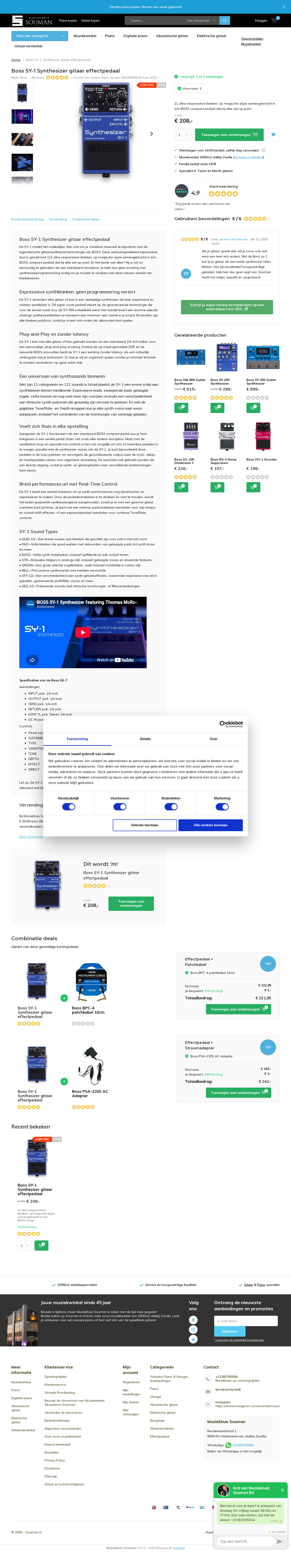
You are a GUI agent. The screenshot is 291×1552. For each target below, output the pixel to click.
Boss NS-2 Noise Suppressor (223, 461)
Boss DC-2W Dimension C (184, 461)
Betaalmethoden (57, 1420)
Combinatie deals (85, 219)
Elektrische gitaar (211, 35)
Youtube (193, 1339)
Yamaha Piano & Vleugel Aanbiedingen (169, 1379)
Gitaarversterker (29, 46)
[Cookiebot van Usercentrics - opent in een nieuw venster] (223, 724)
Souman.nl (33, 1532)
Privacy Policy (55, 1460)
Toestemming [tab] (77, 739)
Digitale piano (135, 35)
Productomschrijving (27, 219)
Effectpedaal (159, 1436)
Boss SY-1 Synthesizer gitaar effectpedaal (35, 1189)
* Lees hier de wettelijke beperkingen (239, 1340)
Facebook (193, 1320)
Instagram (193, 1329)
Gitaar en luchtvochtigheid (64, 1484)
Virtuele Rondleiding (60, 1393)
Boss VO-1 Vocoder (261, 459)
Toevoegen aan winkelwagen (131, 903)
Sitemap (51, 1476)
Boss (23, 78)
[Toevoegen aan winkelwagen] (41, 1245)
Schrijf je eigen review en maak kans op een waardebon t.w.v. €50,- (227, 307)
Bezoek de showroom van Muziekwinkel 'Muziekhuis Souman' (75, 1402)
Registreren (131, 1382)
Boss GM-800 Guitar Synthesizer (190, 381)
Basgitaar (157, 1420)
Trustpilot (178, 1548)
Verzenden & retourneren (63, 1413)
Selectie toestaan (144, 825)
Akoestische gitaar (172, 35)
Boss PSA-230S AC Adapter (90, 1093)
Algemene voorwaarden (63, 1428)
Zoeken (224, 20)
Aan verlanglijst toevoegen (273, 134)
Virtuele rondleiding (248, 157)
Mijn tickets (131, 1402)
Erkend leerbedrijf (57, 1444)
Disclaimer (52, 1468)
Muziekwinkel (85, 35)
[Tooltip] (263, 151)
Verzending (58, 219)
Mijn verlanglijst (131, 1412)
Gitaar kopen (90, 20)
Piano (110, 35)
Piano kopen (68, 20)
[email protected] (228, 1389)
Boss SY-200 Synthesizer (220, 381)
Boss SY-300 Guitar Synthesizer (261, 381)
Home (15, 60)
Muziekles (52, 1452)
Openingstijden (56, 1377)
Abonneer (230, 1331)
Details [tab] (145, 739)
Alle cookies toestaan (211, 825)
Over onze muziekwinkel (63, 1436)
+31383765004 (227, 1377)
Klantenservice (55, 1385)
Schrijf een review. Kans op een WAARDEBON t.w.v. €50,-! (116, 78)
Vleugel (155, 1397)
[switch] (119, 807)
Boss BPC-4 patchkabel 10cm (88, 1010)
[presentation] (151, 133)
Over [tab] (214, 739)
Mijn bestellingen (131, 1392)
